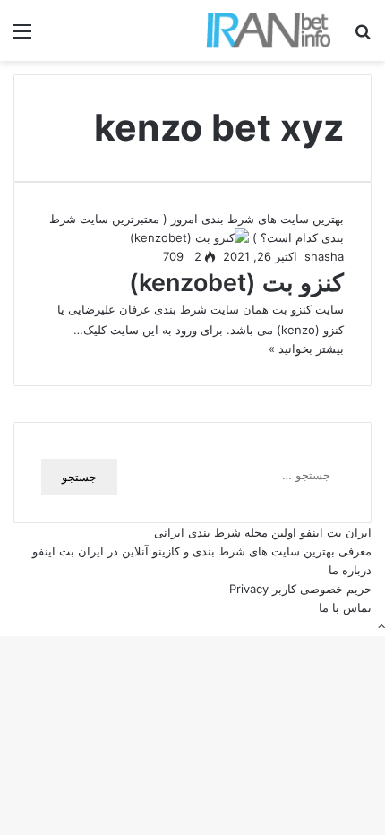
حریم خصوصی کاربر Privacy (300, 588)
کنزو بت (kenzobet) (236, 282)
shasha (324, 256)
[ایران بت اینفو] (268, 30)
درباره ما (350, 570)
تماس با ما (345, 607)
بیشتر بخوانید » (306, 348)
